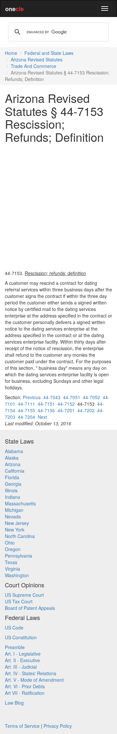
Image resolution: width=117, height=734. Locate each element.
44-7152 (66, 403)
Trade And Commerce (33, 66)
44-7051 (71, 397)
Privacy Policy (58, 726)
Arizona (12, 464)
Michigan (14, 510)
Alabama (14, 451)
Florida (12, 477)
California (14, 470)
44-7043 (51, 397)
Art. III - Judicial (21, 666)
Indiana (12, 497)
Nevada (13, 516)
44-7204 (26, 417)
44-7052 (91, 397)
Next (42, 417)
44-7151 (46, 403)
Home (11, 53)
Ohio (10, 542)
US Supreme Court (24, 595)
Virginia (12, 568)
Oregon (12, 549)
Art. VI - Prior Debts (25, 686)
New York (14, 529)
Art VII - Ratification (25, 693)
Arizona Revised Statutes (36, 59)
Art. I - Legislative (23, 653)
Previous (32, 397)
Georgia (13, 484)
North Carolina (20, 536)
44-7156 (46, 410)
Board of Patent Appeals (30, 608)
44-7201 (66, 410)
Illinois (11, 490)
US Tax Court (18, 601)
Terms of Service (22, 726)
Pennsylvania (18, 555)
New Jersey (17, 523)
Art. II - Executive (22, 660)
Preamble (15, 647)
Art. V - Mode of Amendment (34, 680)
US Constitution (21, 637)
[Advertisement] (58, 206)
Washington (17, 575)
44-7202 (86, 410)
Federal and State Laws (48, 53)
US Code (14, 627)
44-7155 (26, 410)
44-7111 (26, 403)
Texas (11, 562)
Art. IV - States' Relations (30, 673)
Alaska (12, 457)
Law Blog (14, 702)
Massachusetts (20, 503)
